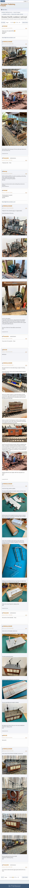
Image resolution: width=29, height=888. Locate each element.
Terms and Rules (14, 885)
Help (9, 885)
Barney (5, 171)
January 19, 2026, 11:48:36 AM (7, 614)
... (18, 22)
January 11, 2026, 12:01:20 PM (7, 338)
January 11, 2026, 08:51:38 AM (7, 192)
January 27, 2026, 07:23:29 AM (8, 750)
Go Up (2, 877)
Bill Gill (5, 349)
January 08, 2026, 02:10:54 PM (7, 173)
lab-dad (5, 26)
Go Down (3, 22)
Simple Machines (17, 886)
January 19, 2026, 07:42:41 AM (8, 485)
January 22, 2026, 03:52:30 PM (7, 737)
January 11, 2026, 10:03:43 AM (8, 208)
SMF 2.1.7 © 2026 (12, 886)
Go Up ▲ (19, 885)
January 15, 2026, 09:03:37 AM (8, 365)
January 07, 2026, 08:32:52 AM (8, 43)
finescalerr (6, 158)
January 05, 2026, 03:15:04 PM (7, 28)
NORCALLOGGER (7, 41)
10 (19, 22)
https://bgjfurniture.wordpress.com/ (8, 37)
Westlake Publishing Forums (7, 5)
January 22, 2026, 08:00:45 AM (8, 628)
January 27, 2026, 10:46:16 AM (7, 867)
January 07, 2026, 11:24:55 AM (7, 160)
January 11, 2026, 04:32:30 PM (7, 351)
